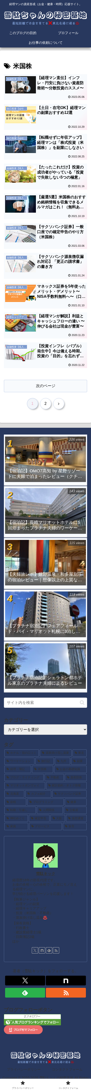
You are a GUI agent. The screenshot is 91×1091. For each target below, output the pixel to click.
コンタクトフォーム (67, 1069)
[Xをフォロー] (35, 950)
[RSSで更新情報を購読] (56, 950)
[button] (82, 702)
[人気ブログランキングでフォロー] (32, 1019)
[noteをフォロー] (42, 950)
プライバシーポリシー (24, 1069)
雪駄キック (45, 874)
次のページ (45, 386)
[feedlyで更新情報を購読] (49, 950)
